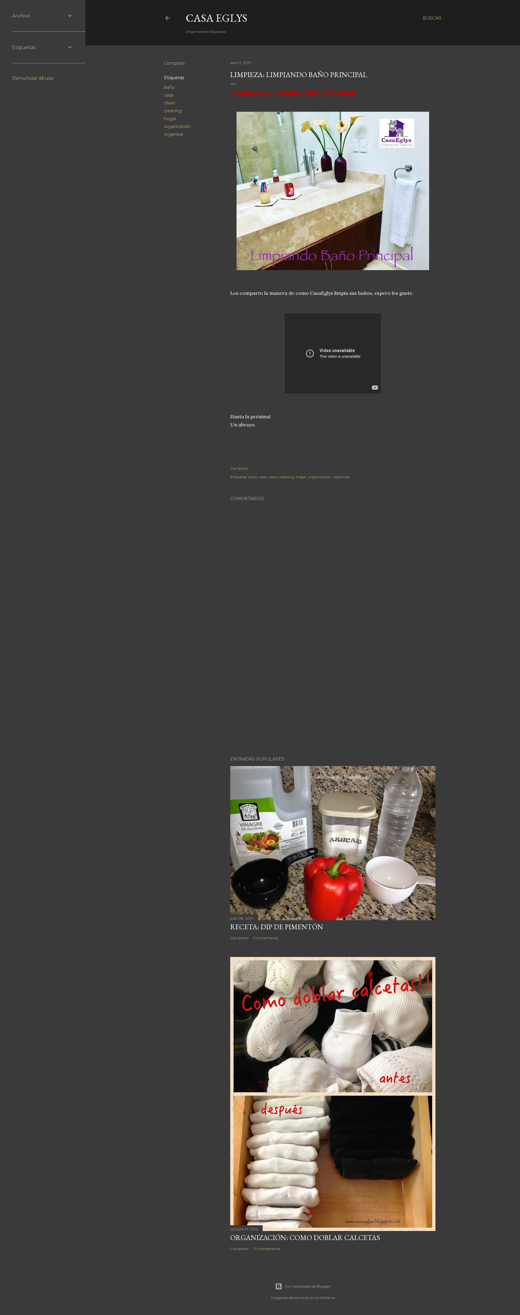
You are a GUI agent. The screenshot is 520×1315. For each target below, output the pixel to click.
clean (169, 103)
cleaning (173, 111)
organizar (174, 134)
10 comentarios (266, 1248)
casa (168, 95)
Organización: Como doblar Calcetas (305, 1237)
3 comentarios (265, 938)
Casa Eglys (216, 18)
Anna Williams (322, 1297)
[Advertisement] (332, 699)
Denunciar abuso (33, 78)
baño (169, 87)
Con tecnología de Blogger (307, 1286)
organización (177, 126)
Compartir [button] (174, 63)
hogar (170, 118)
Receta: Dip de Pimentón (276, 926)
